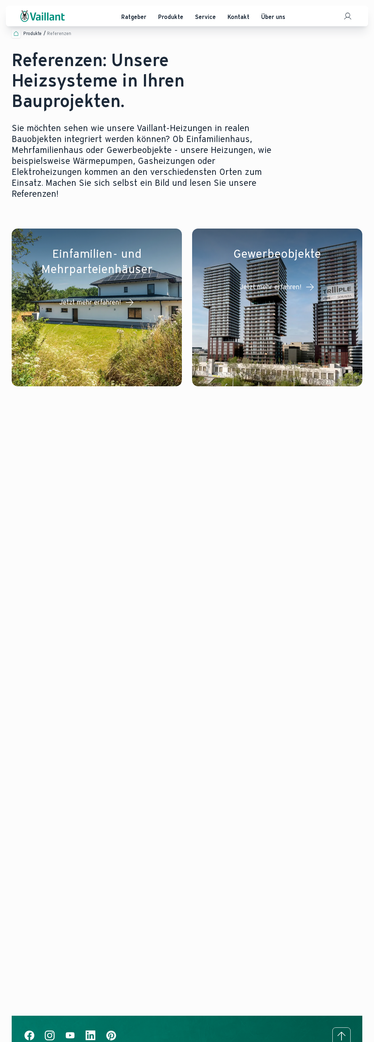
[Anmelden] (348, 16)
